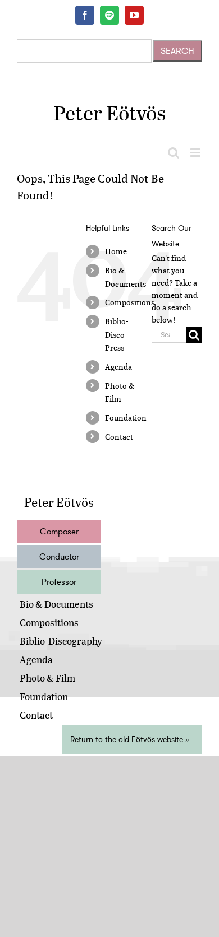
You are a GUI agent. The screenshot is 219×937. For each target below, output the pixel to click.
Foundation (126, 417)
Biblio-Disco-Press (117, 334)
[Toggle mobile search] (173, 153)
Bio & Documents (56, 604)
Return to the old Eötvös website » (129, 739)
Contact (119, 436)
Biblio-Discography (61, 641)
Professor (59, 582)
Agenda (118, 366)
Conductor (59, 556)
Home (116, 251)
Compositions (129, 302)
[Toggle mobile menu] (196, 153)
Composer (59, 531)
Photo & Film (47, 678)
